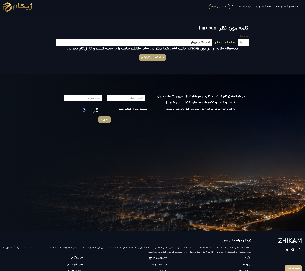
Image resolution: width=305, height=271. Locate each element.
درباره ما (247, 264)
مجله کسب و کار (263, 6)
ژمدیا (243, 43)
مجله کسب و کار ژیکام (152, 57)
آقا (83, 111)
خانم (95, 111)
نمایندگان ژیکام (75, 264)
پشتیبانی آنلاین (293, 268)
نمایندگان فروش (200, 43)
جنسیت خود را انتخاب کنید (133, 109)
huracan (244, 36)
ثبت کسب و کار (220, 6)
